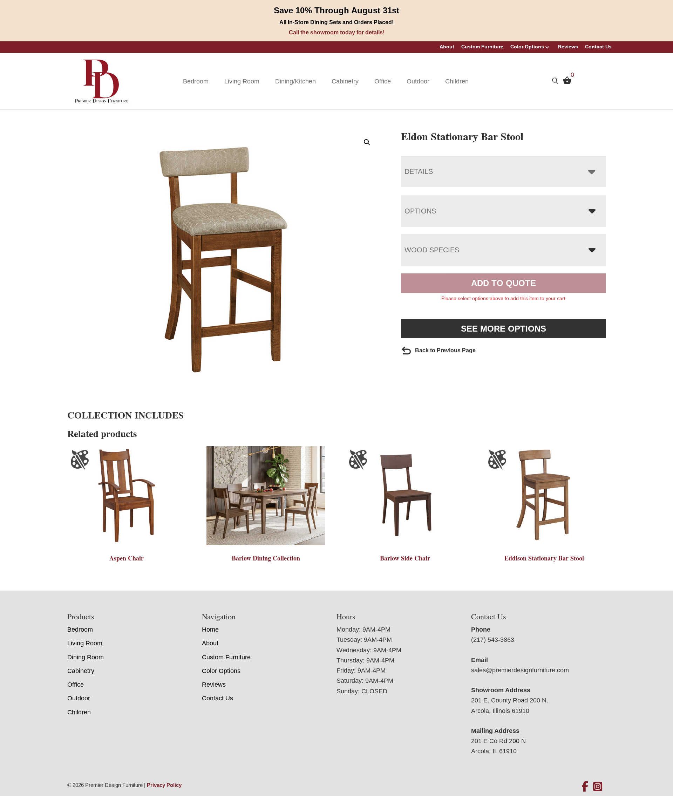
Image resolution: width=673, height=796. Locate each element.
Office (382, 81)
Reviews (568, 46)
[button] (367, 142)
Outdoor (418, 81)
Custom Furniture (482, 46)
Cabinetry (345, 81)
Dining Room (85, 657)
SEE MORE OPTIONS (503, 328)
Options (420, 211)
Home (210, 629)
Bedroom (196, 81)
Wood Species (432, 250)
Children (457, 81)
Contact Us (598, 46)
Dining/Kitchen (295, 81)
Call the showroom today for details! (337, 32)
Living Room (241, 81)
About (447, 46)
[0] (565, 82)
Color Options (527, 46)
